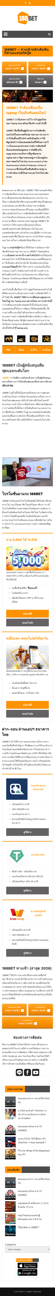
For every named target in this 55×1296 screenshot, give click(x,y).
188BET (6, 377)
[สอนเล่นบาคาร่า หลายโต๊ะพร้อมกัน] (10, 1102)
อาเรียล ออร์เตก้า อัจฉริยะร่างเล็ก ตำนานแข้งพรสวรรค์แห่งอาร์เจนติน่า (32, 1114)
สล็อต (21, 349)
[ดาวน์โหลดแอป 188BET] (27, 1267)
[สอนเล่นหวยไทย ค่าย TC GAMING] (10, 1130)
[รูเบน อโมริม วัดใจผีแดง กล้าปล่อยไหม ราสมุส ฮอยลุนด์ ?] (10, 1142)
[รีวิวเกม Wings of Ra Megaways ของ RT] (10, 1155)
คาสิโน (33, 349)
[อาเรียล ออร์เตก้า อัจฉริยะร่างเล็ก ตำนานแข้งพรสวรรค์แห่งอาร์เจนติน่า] (10, 1114)
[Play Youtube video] (27, 472)
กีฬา (8, 349)
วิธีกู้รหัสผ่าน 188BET (28, 1227)
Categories (10, 1244)
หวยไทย (46, 349)
